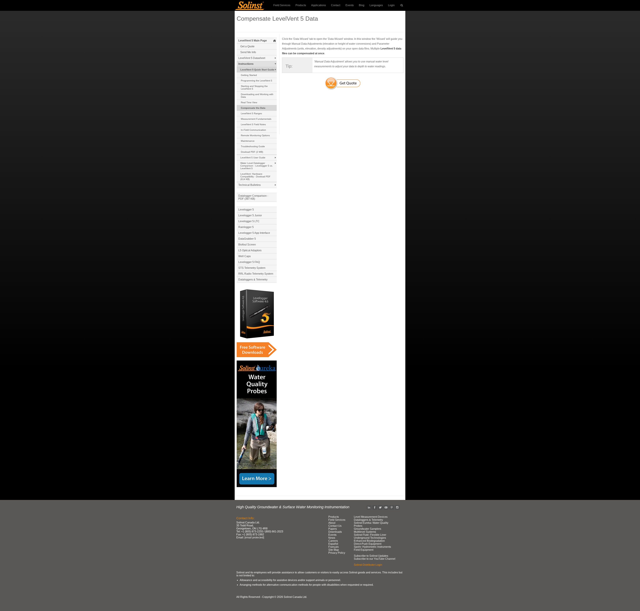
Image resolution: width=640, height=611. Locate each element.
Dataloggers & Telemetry (253, 279)
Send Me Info (248, 52)
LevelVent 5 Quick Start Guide (257, 69)
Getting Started (249, 75)
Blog (361, 5)
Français (333, 546)
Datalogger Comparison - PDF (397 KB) (253, 197)
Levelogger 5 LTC (249, 221)
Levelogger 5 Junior (250, 215)
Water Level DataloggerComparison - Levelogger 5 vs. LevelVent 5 (256, 166)
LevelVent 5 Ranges (251, 113)
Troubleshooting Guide (253, 146)
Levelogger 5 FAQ (249, 262)
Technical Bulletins (249, 185)
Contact (335, 5)
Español (333, 543)
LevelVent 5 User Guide (252, 157)
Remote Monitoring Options (255, 135)
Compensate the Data (253, 108)
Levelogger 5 (246, 209)
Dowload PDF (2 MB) (252, 152)
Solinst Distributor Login (368, 564)
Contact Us (335, 525)
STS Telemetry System (251, 267)
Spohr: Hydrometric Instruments (372, 546)
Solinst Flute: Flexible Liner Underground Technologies (370, 536)
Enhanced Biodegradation (369, 540)
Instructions (246, 63)
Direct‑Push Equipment (367, 543)
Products (301, 5)
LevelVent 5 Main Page (252, 40)
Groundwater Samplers (367, 528)
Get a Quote (247, 46)
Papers (332, 528)
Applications (318, 5)
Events (350, 5)
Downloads (335, 531)
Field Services (281, 5)
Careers (333, 540)
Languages (376, 5)
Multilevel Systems (365, 531)
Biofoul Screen (247, 244)
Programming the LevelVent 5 (256, 80)
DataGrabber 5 (247, 238)
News (331, 537)
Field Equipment (363, 549)
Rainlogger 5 (246, 227)
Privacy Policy (336, 552)
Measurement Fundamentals (256, 119)
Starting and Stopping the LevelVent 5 (254, 87)
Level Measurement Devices (371, 516)
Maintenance (247, 141)
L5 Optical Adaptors (250, 250)
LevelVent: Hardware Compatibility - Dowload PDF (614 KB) (255, 177)
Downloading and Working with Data (257, 95)
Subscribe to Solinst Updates (371, 555)
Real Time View (249, 102)
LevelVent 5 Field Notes (253, 124)
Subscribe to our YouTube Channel (374, 558)
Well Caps (244, 256)
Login (391, 5)
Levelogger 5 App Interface (254, 232)
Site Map (333, 549)
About (331, 522)
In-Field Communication (253, 130)
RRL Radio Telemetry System (255, 273)
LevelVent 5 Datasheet (251, 58)
